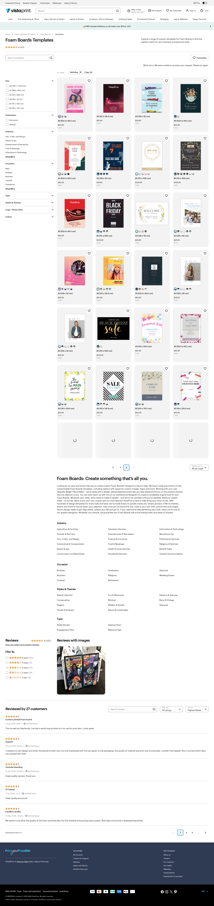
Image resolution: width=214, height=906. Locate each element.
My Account (78, 855)
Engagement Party (65, 630)
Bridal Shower (63, 625)
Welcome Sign (114, 630)
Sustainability (169, 873)
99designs (57, 3)
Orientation (10, 115)
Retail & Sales (165, 549)
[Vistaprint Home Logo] (18, 11)
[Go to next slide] (211, 26)
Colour (8, 216)
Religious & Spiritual (168, 544)
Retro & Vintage (166, 600)
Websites (167, 869)
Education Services (117, 529)
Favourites (202, 58)
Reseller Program (30, 3)
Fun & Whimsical (116, 595)
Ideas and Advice (80, 865)
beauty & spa (63, 549)
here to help (22, 861)
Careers (166, 858)
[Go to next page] (206, 833)
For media (167, 865)
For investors (168, 862)
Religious (112, 575)
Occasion (9, 163)
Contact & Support (81, 858)
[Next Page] (134, 467)
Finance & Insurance (117, 539)
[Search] (117, 10)
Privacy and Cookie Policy (32, 891)
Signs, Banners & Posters (25, 34)
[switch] (203, 2)
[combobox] (76, 10)
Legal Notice (63, 891)
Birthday (61, 570)
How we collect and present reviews (22, 644)
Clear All (88, 72)
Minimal (112, 600)
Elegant (60, 605)
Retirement (113, 580)
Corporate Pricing (12, 3)
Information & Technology (171, 529)
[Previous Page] (113, 467)
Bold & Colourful (64, 595)
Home (7, 34)
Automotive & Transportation (70, 544)
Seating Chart (114, 625)
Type (7, 195)
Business (61, 575)
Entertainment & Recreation (121, 534)
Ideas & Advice (70, 3)
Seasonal (163, 570)
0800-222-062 (10, 891)
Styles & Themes (13, 202)
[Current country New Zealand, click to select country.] (205, 891)
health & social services (119, 549)
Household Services (117, 554)
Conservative (63, 600)
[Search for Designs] (51, 57)
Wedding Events (166, 575)
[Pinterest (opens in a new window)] (175, 892)
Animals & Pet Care (66, 534)
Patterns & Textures (168, 595)
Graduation (113, 570)
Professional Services (169, 539)
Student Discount (80, 869)
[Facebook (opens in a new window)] (162, 892)
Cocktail (61, 580)
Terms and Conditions (50, 891)
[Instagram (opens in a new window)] (166, 892)
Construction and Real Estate (70, 554)
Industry (9, 131)
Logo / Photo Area (14, 209)
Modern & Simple (116, 605)
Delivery (76, 862)
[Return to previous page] (173, 833)
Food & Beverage (116, 544)
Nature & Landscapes (118, 610)
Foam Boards (45, 34)
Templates (59, 34)
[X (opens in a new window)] (171, 892)
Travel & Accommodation (171, 554)
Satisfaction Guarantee (173, 876)
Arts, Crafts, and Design (68, 539)
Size (7, 81)
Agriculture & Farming (67, 529)
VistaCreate (45, 3)
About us (167, 855)
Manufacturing (166, 534)
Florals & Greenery (65, 610)
